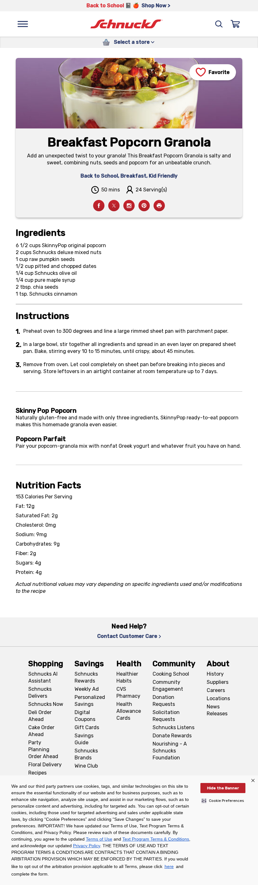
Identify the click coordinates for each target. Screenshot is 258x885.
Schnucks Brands (86, 754)
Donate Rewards (172, 736)
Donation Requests (164, 700)
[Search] (219, 24)
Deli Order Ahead (40, 715)
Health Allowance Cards (128, 711)
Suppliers (217, 682)
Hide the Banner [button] (223, 788)
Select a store (132, 42)
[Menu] (23, 24)
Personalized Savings (90, 700)
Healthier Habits (127, 677)
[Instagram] (129, 205)
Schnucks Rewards (86, 677)
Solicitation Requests (166, 715)
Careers (216, 690)
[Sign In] (235, 24)
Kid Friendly (163, 176)
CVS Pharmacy (128, 692)
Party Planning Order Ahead (43, 749)
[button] (222, 801)
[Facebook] (98, 205)
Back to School (99, 176)
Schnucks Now (45, 704)
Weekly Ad (87, 689)
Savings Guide (84, 739)
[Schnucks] (126, 24)
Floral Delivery (45, 765)
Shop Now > (156, 6)
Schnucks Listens (173, 727)
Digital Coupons (85, 715)
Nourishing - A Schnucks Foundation (170, 751)
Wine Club (86, 766)
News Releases (217, 710)
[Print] (159, 205)
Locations (218, 698)
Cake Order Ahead (41, 730)
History (215, 674)
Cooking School (171, 674)
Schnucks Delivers (40, 692)
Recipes (37, 773)
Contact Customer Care (127, 636)
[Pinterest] (144, 205)
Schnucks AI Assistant (43, 677)
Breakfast (133, 176)
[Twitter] (114, 205)
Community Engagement (168, 685)
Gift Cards (87, 727)
